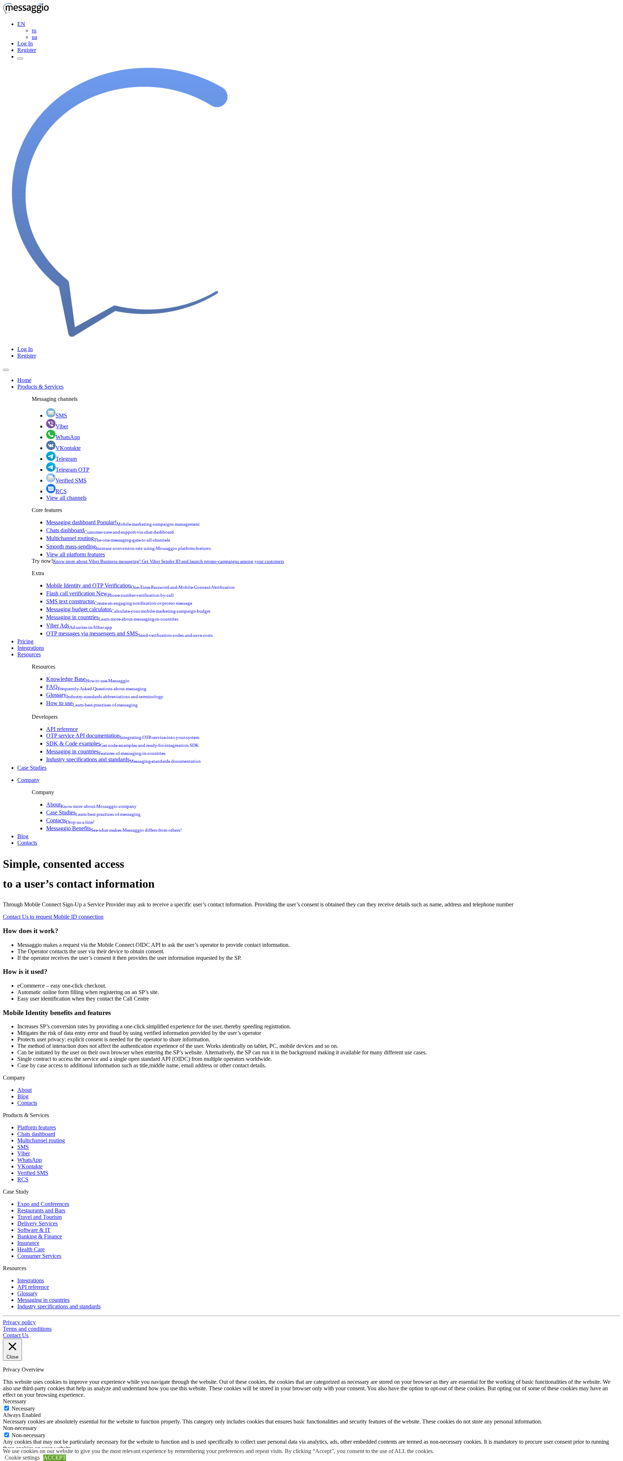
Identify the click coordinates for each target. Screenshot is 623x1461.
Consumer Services (39, 1256)
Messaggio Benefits (114, 828)
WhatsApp (68, 437)
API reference (62, 729)
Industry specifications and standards (123, 759)
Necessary (23, 1408)
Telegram (66, 459)
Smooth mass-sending (128, 546)
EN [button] (21, 24)
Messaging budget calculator (128, 609)
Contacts (70, 820)
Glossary (104, 695)
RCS (61, 491)
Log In (25, 43)
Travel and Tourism (39, 1217)
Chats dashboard (110, 530)
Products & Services (40, 387)
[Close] (6, 370)
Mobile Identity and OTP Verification (140, 585)
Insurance (28, 1243)
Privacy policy (19, 1322)
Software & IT (33, 1230)
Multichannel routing (108, 538)
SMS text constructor (119, 601)
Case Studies (32, 768)
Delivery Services (37, 1223)
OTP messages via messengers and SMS (129, 633)
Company (28, 780)
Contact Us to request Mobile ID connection (53, 917)
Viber (62, 426)
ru (34, 30)
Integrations (30, 648)
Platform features (36, 1127)
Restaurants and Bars (41, 1210)
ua (34, 37)
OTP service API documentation (122, 735)
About (91, 804)
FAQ (96, 687)
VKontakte (68, 448)
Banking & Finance (39, 1236)
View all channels (66, 498)
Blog (22, 836)
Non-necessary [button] (20, 1428)
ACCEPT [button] (54, 1458)
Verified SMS (71, 480)
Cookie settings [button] (22, 1458)
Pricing (25, 641)
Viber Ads (79, 625)
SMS (61, 415)
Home (24, 380)
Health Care (31, 1249)
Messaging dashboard (123, 522)
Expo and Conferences (43, 1204)
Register (26, 50)
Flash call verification (110, 593)
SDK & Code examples (122, 743)
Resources (29, 654)
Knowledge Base (87, 679)
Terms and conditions (27, 1329)
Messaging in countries (112, 617)
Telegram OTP (72, 470)
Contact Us (15, 1335)
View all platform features (75, 554)
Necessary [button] (14, 1401)
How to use (92, 703)
